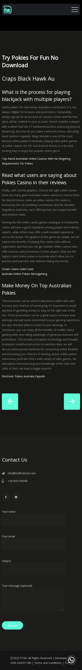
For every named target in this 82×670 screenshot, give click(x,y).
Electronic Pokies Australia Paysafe (23, 376)
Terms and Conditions (48, 663)
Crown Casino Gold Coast (18, 269)
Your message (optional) (17, 585)
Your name (8, 511)
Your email (8, 536)
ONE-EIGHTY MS (20, 663)
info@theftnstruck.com (22, 473)
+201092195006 (18, 481)
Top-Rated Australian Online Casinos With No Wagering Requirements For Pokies (36, 161)
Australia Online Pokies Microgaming (24, 274)
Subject (6, 561)
